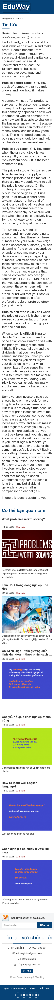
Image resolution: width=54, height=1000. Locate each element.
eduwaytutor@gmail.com (29, 953)
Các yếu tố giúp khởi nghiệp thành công (26, 718)
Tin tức (19, 18)
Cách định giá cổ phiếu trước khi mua (25, 850)
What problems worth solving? (23, 519)
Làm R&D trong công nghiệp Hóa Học (25, 586)
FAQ (28, 971)
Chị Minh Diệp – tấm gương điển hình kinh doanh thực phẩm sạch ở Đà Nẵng (26, 652)
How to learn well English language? (19, 784)
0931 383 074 (39, 947)
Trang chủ (7, 18)
